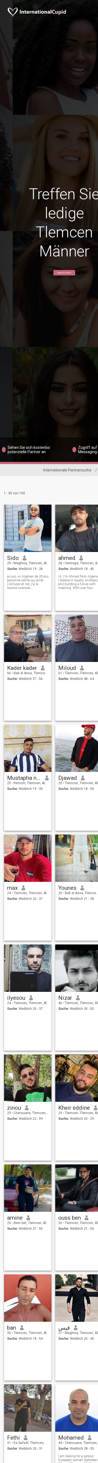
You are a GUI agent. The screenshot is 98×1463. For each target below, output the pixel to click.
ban (11, 1327)
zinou (14, 1108)
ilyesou (16, 998)
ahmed (66, 558)
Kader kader (22, 668)
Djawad (67, 778)
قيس (64, 1327)
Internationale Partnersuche (67, 470)
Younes (67, 888)
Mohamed (71, 1437)
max (12, 888)
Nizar (65, 998)
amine (15, 1217)
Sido (13, 558)
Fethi (13, 1437)
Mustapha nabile (24, 778)
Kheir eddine (74, 1108)
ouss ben (69, 1217)
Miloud (67, 668)
